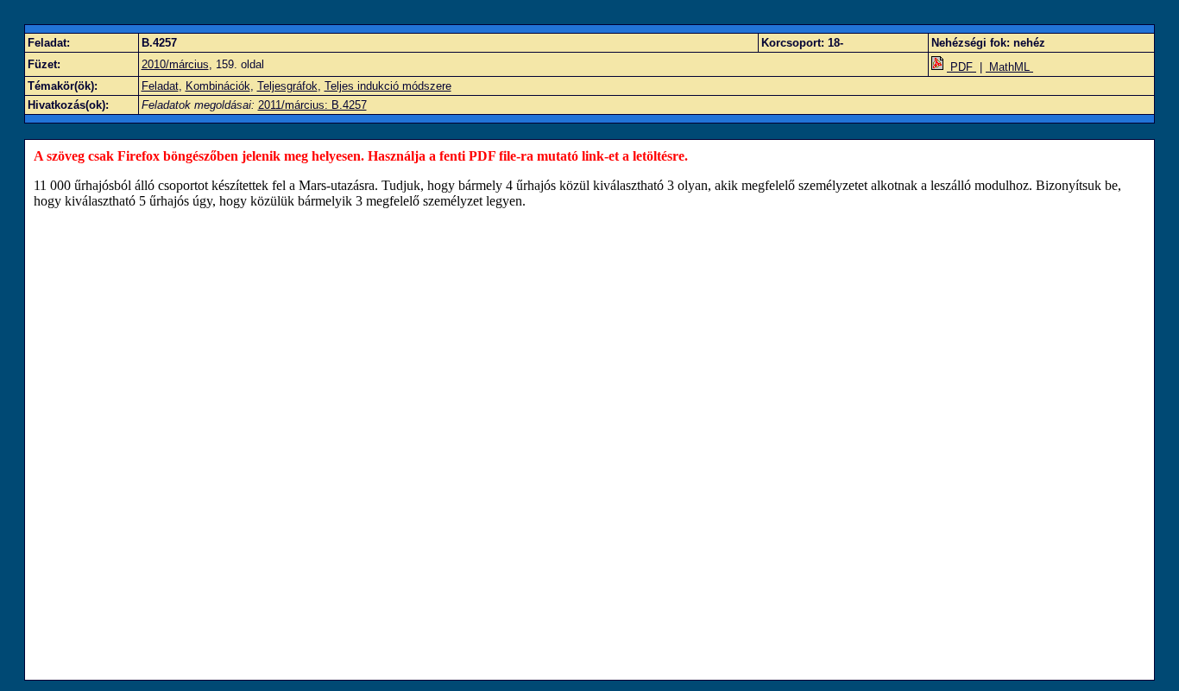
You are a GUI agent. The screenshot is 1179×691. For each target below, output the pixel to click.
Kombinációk (218, 85)
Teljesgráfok (287, 85)
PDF (961, 66)
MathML (1009, 66)
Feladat (160, 85)
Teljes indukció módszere (388, 85)
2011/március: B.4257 (312, 104)
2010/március (175, 64)
